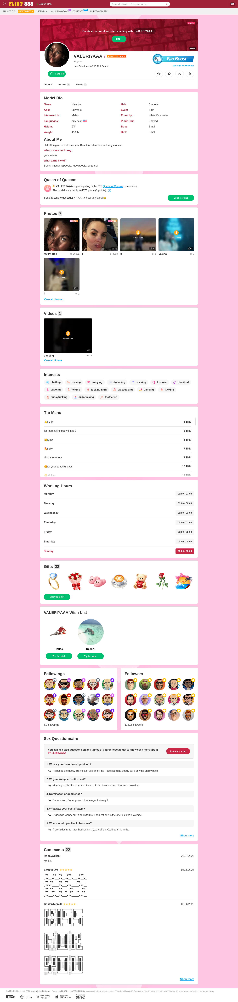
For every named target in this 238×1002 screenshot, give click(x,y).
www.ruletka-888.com (40, 991)
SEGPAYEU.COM (78, 991)
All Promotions (59, 11)
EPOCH (64, 991)
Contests (78, 11)
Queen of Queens (113, 186)
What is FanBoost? (183, 65)
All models (9, 11)
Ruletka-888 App (99, 11)
